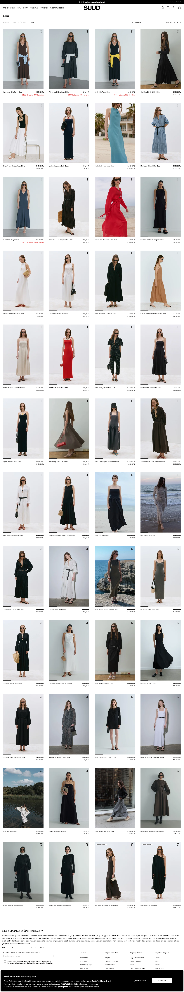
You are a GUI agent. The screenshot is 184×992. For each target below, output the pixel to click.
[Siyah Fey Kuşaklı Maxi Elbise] (115, 650)
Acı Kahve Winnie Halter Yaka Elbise (106, 905)
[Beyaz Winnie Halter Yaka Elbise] (23, 281)
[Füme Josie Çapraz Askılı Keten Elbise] (115, 428)
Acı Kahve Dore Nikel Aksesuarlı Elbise (152, 461)
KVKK (132, 965)
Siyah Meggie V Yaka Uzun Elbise (14, 757)
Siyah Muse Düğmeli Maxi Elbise (13, 609)
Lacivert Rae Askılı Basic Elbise (59, 166)
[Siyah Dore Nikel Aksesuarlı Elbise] (115, 281)
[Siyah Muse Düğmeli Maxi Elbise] (23, 576)
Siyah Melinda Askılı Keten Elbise (150, 388)
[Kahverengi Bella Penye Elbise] (23, 59)
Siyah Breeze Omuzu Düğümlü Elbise (152, 240)
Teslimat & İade (110, 965)
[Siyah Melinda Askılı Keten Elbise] (160, 355)
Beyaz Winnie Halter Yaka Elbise (13, 314)
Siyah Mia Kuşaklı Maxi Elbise (12, 683)
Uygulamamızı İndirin (137, 958)
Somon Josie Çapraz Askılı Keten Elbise (153, 314)
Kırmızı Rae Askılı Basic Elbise (58, 388)
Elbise (157, 965)
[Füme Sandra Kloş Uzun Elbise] (115, 798)
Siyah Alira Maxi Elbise (102, 535)
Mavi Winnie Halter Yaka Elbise (104, 166)
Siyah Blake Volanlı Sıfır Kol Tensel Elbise (62, 535)
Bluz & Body (159, 968)
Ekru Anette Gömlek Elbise (57, 609)
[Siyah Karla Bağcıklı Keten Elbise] (115, 724)
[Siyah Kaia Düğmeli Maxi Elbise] (23, 872)
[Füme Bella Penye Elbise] (23, 207)
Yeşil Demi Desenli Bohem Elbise (59, 757)
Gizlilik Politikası (135, 961)
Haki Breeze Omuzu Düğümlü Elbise (106, 609)
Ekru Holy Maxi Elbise (10, 831)
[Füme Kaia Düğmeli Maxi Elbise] (69, 59)
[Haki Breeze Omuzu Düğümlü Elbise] (115, 576)
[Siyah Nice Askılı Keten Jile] (69, 798)
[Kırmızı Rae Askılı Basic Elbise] (69, 355)
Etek (157, 961)
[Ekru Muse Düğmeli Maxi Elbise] (23, 502)
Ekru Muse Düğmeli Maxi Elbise (13, 535)
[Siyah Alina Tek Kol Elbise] (160, 872)
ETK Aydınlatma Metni (137, 968)
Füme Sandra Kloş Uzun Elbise (104, 831)
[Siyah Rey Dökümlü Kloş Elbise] (160, 59)
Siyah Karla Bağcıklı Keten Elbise (105, 757)
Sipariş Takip (109, 968)
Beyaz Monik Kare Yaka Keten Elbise (152, 757)
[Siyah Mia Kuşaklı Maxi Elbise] (23, 650)
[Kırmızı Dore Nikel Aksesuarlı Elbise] (115, 207)
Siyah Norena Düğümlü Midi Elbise (60, 905)
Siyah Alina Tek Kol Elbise (148, 905)
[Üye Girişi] (174, 7)
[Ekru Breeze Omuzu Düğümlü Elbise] (69, 650)
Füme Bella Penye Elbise (11, 240)
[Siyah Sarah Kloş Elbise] (160, 650)
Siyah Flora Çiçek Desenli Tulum (105, 388)
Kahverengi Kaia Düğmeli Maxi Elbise (152, 831)
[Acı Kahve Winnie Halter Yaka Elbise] (115, 872)
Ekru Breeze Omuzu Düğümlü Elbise (60, 683)
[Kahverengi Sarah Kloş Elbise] (69, 428)
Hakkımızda (84, 958)
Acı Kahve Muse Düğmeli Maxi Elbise (61, 240)
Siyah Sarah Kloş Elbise (147, 683)
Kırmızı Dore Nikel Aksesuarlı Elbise (106, 240)
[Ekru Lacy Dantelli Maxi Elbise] (69, 281)
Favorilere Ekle (41, 31)
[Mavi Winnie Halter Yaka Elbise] (115, 133)
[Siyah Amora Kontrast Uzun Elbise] (23, 133)
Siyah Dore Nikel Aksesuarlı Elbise (105, 314)
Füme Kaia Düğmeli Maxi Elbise (59, 92)
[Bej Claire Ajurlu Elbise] (160, 502)
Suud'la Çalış (84, 968)
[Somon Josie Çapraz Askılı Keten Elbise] (160, 281)
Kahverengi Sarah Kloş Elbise (58, 461)
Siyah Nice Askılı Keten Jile (57, 831)
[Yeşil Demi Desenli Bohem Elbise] (69, 724)
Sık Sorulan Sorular (111, 961)
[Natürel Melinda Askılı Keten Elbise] (23, 355)
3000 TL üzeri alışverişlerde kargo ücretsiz (92, 2)
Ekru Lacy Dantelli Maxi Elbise (58, 314)
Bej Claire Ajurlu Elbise (147, 535)
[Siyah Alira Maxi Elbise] (115, 502)
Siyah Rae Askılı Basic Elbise (12, 461)
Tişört (157, 958)
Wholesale (83, 961)
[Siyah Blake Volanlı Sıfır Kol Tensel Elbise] (69, 502)
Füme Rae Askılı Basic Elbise (149, 609)
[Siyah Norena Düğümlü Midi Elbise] (69, 872)
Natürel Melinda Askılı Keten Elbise (14, 388)
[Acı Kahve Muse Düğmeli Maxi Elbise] (69, 207)
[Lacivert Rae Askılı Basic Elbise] (69, 133)
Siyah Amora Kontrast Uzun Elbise (14, 166)
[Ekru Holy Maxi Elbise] (23, 798)
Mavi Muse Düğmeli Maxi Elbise (150, 166)
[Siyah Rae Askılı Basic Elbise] (23, 428)
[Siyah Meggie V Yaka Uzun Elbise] (23, 724)
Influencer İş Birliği (86, 965)
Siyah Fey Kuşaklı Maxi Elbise (104, 683)
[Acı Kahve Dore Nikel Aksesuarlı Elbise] (160, 428)
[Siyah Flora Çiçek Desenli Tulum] (115, 355)
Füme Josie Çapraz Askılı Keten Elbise (107, 461)
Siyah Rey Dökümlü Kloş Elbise (150, 92)
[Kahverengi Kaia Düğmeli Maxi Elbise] (160, 798)
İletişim (107, 958)
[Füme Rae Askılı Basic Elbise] (160, 576)
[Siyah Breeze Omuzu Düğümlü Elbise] (160, 207)
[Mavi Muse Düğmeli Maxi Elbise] (160, 133)
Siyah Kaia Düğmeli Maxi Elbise (13, 905)
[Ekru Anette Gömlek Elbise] (69, 576)
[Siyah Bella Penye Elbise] (115, 59)
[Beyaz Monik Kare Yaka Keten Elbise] (160, 724)
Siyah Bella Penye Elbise (102, 92)
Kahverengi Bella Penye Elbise (12, 92)
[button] (7, 384)
